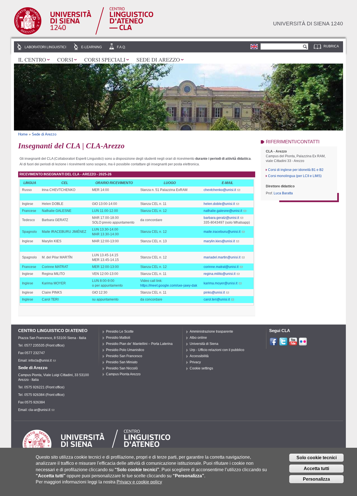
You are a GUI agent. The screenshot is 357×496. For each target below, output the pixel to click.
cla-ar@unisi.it (39, 410)
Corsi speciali (104, 59)
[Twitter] (283, 343)
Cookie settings (201, 368)
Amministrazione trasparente (211, 331)
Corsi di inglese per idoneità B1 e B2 (296, 170)
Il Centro (32, 59)
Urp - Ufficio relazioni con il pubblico (217, 350)
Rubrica (331, 46)
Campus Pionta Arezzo (123, 374)
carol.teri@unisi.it (217, 299)
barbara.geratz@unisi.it (221, 218)
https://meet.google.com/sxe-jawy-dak (168, 285)
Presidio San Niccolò (122, 368)
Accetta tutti (316, 468)
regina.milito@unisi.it (219, 274)
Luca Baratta (283, 193)
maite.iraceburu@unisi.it (222, 232)
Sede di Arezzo (158, 59)
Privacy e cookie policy (139, 482)
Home (23, 134)
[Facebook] (273, 343)
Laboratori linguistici (45, 47)
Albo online (198, 338)
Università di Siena (204, 344)
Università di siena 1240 (308, 23)
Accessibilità (199, 356)
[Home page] (83, 34)
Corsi (65, 59)
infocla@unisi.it (40, 360)
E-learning (91, 47)
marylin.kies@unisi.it (219, 241)
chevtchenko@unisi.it (220, 190)
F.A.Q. (121, 47)
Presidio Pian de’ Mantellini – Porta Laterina (139, 344)
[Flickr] (302, 343)
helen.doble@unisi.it (219, 204)
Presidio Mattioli (118, 338)
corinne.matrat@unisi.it (221, 267)
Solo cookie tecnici (316, 457)
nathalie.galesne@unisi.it (223, 211)
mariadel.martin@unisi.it (222, 257)
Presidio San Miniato (122, 362)
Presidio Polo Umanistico (125, 350)
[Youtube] (293, 343)
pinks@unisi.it (214, 292)
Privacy (195, 362)
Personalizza (316, 479)
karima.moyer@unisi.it (220, 283)
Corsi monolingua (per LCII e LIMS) (295, 176)
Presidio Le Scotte (120, 331)
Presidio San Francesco (124, 356)
